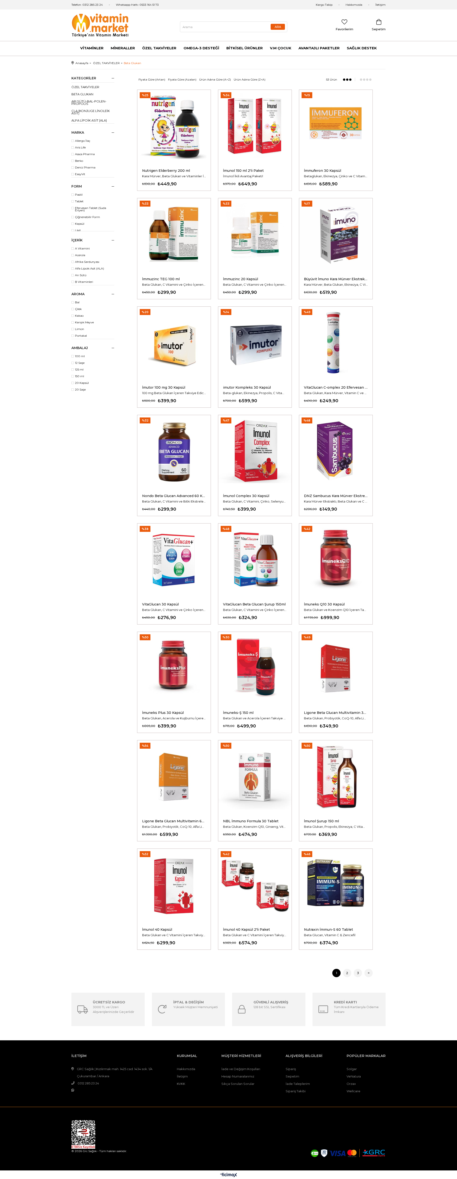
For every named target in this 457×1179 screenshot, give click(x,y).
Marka (77, 132)
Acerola (80, 255)
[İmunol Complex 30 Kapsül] (255, 451)
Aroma (77, 294)
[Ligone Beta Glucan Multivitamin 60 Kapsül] (174, 777)
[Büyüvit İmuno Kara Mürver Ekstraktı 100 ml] (336, 235)
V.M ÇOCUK (280, 48)
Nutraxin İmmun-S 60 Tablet (328, 929)
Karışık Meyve (84, 322)
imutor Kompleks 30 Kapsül (247, 387)
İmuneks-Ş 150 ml (238, 713)
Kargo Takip (324, 4)
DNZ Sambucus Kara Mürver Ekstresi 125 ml (336, 496)
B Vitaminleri (84, 282)
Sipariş (291, 1069)
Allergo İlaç (82, 141)
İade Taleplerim (298, 1084)
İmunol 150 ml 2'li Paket (243, 170)
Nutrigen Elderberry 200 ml (166, 170)
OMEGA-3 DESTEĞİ (201, 48)
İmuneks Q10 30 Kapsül (324, 604)
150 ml (79, 376)
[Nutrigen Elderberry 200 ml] (174, 126)
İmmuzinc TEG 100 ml (161, 279)
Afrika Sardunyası (87, 262)
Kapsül (79, 224)
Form (76, 186)
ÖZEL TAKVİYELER (159, 48)
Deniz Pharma (85, 167)
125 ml (79, 369)
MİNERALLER (123, 48)
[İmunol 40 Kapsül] (174, 885)
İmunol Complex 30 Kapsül (246, 496)
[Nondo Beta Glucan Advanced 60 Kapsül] (174, 451)
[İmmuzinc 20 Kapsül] (255, 235)
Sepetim (292, 1076)
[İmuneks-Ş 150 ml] (255, 668)
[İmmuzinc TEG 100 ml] (174, 235)
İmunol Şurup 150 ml (321, 821)
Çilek (78, 309)
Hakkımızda (354, 4)
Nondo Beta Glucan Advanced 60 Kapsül (174, 496)
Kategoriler (83, 78)
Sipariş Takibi (296, 1091)
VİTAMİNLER (92, 48)
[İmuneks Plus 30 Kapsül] (174, 668)
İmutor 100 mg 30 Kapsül (163, 387)
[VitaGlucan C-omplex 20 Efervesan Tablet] (336, 343)
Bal (77, 302)
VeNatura (354, 1076)
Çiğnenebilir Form (87, 217)
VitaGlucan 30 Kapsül (160, 604)
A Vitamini (82, 248)
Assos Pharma (85, 154)
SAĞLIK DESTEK (362, 48)
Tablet (79, 201)
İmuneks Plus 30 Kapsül (163, 713)
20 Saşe (80, 389)
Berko (79, 161)
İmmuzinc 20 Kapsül (240, 279)
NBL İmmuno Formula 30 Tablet (250, 821)
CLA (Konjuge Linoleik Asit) (90, 112)
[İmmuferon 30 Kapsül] (336, 126)
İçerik (77, 240)
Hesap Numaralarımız (237, 1076)
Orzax (351, 1084)
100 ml (80, 356)
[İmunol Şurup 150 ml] (336, 777)
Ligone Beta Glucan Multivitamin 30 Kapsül (336, 713)
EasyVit (80, 174)
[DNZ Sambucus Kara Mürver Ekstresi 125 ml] (336, 451)
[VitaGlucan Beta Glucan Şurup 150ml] (255, 560)
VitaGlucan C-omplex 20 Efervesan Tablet (336, 387)
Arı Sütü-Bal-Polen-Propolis (88, 102)
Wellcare (353, 1091)
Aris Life (80, 147)
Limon (79, 329)
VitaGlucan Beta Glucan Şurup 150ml (254, 604)
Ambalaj (79, 348)
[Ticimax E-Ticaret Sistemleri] (228, 1175)
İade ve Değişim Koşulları (240, 1069)
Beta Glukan (82, 94)
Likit (78, 230)
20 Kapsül (82, 383)
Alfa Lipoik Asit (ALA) (89, 120)
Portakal (81, 336)
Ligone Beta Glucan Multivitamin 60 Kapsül (174, 821)
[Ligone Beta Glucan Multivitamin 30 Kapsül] (336, 668)
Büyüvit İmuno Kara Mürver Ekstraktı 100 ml (336, 279)
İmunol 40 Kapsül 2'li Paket (246, 929)
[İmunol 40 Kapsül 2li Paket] (255, 885)
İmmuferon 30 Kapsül (322, 170)
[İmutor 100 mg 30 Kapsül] (174, 343)
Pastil (79, 194)
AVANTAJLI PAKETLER (319, 48)
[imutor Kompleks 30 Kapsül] (255, 343)
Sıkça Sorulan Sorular (237, 1084)
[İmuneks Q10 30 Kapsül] (336, 560)
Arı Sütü (80, 275)
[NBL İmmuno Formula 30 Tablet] (255, 777)
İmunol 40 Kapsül (157, 929)
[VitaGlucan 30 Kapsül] (174, 560)
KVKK (181, 1084)
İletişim (380, 4)
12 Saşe (79, 363)
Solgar (352, 1069)
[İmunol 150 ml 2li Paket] (255, 126)
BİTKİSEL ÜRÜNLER (244, 48)
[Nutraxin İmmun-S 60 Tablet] (336, 885)
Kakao (79, 316)
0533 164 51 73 (149, 4)
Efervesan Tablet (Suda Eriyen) (90, 209)
